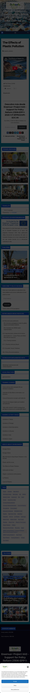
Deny (15, 685)
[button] (28, 667)
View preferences (15, 689)
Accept (15, 681)
